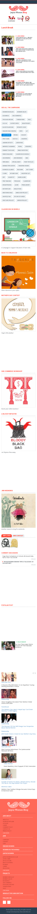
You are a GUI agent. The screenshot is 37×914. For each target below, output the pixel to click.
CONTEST (5, 841)
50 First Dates (14, 123)
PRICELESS (17, 181)
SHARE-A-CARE (22, 177)
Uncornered (6, 158)
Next (35, 673)
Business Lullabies (8, 169)
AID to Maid (29, 169)
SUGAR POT (11, 177)
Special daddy (16, 162)
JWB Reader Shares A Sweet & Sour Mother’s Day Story (18, 734)
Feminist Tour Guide (8, 150)
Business (5, 864)
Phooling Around (8, 119)
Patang (16, 135)
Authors (5, 823)
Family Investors (23, 150)
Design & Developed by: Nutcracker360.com (18, 912)
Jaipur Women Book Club (10, 857)
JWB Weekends (18, 158)
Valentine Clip (25, 173)
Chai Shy (23, 135)
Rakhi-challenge (7, 154)
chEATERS (24, 138)
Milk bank (20, 169)
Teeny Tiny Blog (28, 162)
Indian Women (8, 764)
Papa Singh (6, 162)
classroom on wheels (22, 154)
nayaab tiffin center (9, 165)
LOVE (4, 843)
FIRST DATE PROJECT (8, 200)
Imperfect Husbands (9, 146)
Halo (29, 119)
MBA (27, 158)
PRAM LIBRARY (26, 185)
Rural (20, 146)
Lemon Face (19, 142)
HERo (20, 131)
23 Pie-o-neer (6, 859)
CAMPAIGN (6, 839)
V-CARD (5, 173)
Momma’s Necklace (8, 112)
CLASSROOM (26, 181)
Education (6, 868)
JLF (27, 131)
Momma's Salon (6, 787)
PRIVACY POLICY (7, 831)
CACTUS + (15, 138)
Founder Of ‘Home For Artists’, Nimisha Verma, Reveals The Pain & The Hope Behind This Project (18, 782)
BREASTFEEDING (7, 185)
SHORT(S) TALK (7, 196)
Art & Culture (7, 861)
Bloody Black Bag (8, 127)
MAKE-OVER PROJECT (22, 192)
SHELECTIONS (17, 189)
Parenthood (5, 707)
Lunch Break (6, 135)
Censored (28, 146)
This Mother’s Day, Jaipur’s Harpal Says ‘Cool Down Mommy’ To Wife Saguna (17, 710)
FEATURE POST (6, 682)
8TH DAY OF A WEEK (19, 196)
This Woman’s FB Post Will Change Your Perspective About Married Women (17, 727)
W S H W (5, 123)
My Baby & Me (14, 173)
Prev (33, 673)
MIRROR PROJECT (22, 200)
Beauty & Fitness (8, 862)
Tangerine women (23, 165)
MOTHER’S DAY (7, 189)
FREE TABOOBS (7, 181)
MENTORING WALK (7, 192)
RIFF (4, 177)
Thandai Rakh (20, 119)
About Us (6, 819)
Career (5, 825)
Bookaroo (6, 115)
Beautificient (26, 123)
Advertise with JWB (8, 821)
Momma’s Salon (21, 112)
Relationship (22, 642)
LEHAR (16, 185)
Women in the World (11, 849)
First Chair (6, 138)
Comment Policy (8, 827)
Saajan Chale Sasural (9, 131)
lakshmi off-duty (8, 142)
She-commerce (16, 115)
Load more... (6, 833)
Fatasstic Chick (21, 127)
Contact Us (6, 829)
